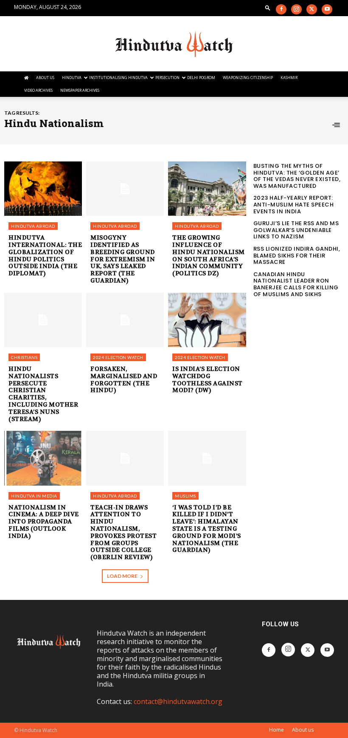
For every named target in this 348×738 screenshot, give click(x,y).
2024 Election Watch (118, 357)
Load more (122, 576)
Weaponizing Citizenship (248, 77)
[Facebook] (281, 9)
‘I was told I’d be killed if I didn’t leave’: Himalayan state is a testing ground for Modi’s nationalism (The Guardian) (206, 528)
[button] (267, 7)
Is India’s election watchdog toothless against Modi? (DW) (207, 379)
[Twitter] (311, 9)
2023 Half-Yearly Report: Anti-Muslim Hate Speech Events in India (293, 204)
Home (276, 729)
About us (303, 729)
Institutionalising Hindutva (118, 77)
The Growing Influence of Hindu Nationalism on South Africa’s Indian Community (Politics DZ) (208, 255)
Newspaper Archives (79, 90)
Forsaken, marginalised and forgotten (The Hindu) (123, 379)
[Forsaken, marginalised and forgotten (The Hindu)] (125, 320)
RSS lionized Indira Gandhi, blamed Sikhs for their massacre (296, 255)
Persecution (167, 77)
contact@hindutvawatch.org (178, 701)
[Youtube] (327, 9)
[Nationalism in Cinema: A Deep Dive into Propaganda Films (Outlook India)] (43, 458)
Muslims (185, 495)
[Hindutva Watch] (174, 44)
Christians (24, 357)
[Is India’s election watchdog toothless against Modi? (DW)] (207, 320)
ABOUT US (45, 77)
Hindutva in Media (34, 495)
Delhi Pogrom (201, 77)
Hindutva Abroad (33, 226)
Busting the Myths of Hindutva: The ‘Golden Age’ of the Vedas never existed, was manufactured (297, 176)
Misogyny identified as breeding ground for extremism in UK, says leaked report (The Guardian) (122, 259)
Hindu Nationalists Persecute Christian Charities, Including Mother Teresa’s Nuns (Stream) (43, 394)
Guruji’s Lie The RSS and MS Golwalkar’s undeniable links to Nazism (296, 229)
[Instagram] (296, 9)
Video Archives (38, 90)
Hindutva (71, 77)
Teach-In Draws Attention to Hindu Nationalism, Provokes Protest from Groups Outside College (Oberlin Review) (123, 532)
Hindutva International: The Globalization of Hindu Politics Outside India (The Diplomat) (45, 255)
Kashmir (289, 77)
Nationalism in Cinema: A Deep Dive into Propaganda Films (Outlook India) (43, 521)
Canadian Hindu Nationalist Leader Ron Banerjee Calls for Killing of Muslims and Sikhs (296, 284)
